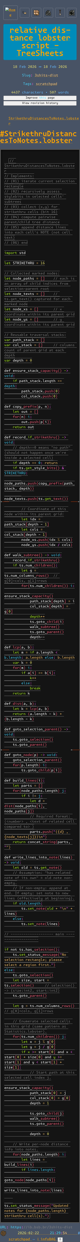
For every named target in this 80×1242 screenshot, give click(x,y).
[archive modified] (72, 12)
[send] (36, 12)
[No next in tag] (75, 753)
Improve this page (40, 97)
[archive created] (48, 12)
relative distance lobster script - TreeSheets (40, 42)
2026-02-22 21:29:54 (48, 1233)
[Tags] (24, 12)
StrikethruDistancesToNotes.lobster (38, 137)
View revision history (40, 103)
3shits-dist (46, 75)
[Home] (10, 11)
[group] (40, 686)
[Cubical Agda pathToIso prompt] (75, 505)
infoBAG (49, 1239)
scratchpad (46, 84)
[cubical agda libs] (5, 505)
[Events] (60, 12)
